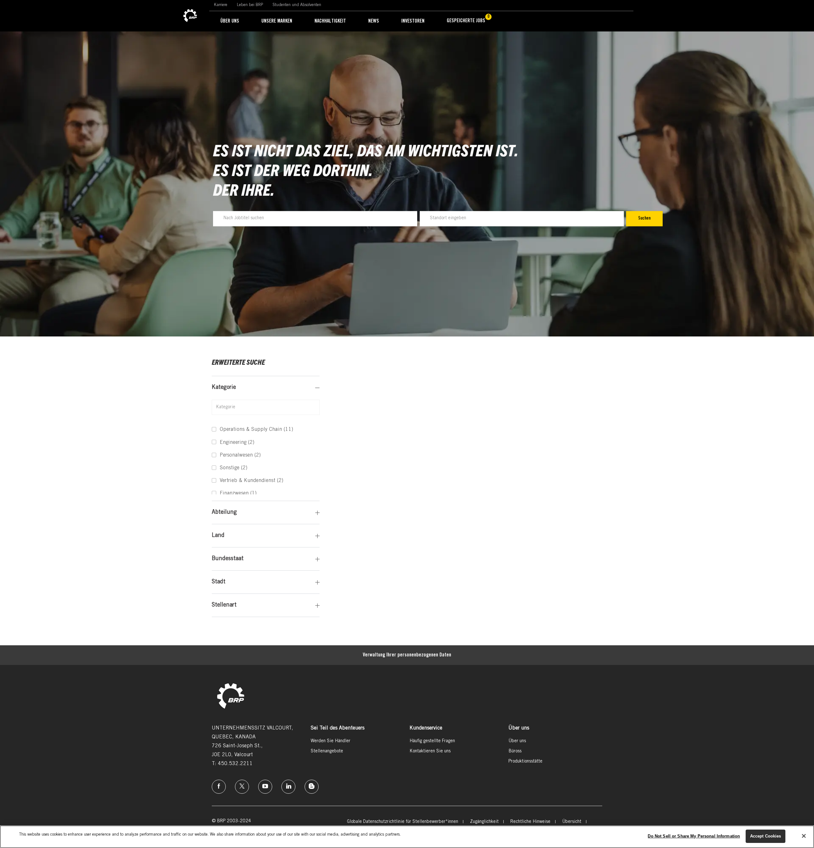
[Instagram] (265, 787)
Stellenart (224, 605)
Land (218, 536)
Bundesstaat (228, 559)
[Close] (804, 836)
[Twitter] (242, 787)
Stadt (218, 582)
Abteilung (224, 512)
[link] (190, 15)
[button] (644, 218)
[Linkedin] (288, 787)
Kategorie (224, 387)
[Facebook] (219, 787)
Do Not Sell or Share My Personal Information (694, 836)
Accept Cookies (765, 836)
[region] (407, 836)
